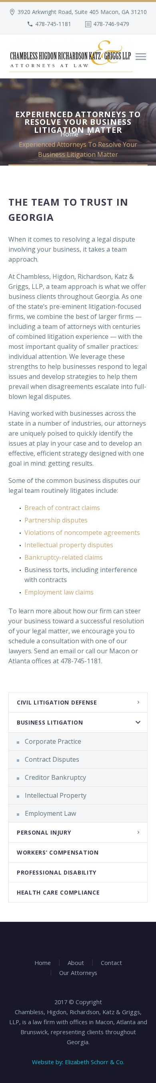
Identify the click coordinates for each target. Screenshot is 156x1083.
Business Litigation (50, 722)
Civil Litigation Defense (57, 702)
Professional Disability (56, 872)
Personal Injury (44, 832)
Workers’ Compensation (58, 852)
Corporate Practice (53, 741)
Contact (111, 963)
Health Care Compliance (58, 892)
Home (42, 963)
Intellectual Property (55, 795)
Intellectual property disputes (68, 544)
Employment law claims (59, 592)
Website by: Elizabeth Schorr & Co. (78, 1062)
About (76, 963)
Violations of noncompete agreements (82, 532)
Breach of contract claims (62, 507)
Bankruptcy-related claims (63, 557)
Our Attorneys (78, 973)
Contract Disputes (52, 759)
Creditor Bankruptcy (55, 777)
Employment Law (50, 813)
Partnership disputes (56, 520)
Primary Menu (141, 57)
